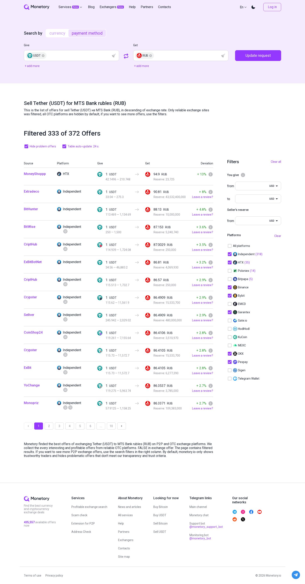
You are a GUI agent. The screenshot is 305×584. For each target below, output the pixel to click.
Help (121, 523)
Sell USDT (159, 531)
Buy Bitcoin (160, 507)
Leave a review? (202, 197)
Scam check (79, 515)
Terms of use (32, 575)
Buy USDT (159, 515)
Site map (124, 556)
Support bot (206, 525)
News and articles (129, 507)
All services (125, 515)
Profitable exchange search (89, 507)
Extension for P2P (83, 523)
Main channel (198, 507)
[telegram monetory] (234, 511)
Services (68, 7)
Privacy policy (54, 575)
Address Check (81, 531)
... (101, 426)
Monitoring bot (200, 536)
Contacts (124, 548)
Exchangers (125, 540)
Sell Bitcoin (160, 523)
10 (111, 426)
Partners (123, 531)
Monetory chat (199, 515)
